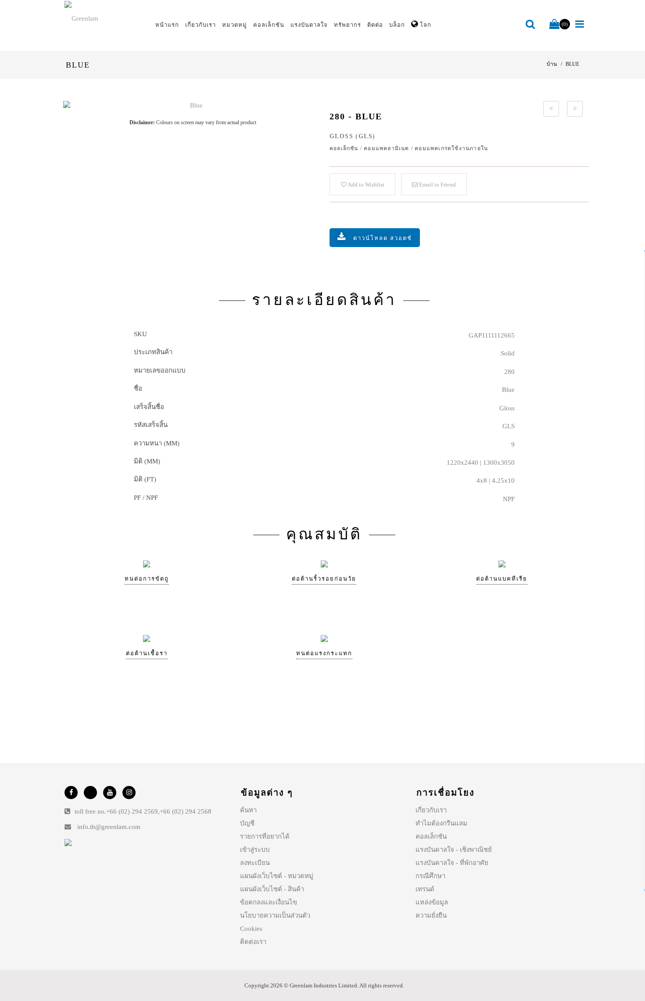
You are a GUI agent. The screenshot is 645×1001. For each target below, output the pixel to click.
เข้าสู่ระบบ (255, 849)
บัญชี (247, 823)
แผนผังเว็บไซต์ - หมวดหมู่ (276, 875)
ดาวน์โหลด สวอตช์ (382, 238)
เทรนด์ (425, 889)
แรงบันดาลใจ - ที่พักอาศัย (452, 862)
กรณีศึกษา (430, 875)
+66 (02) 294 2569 (132, 811)
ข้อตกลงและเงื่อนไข (268, 902)
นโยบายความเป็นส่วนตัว (275, 915)
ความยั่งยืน (431, 915)
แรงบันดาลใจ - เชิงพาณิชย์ (454, 849)
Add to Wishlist (365, 184)
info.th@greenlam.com (108, 826)
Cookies (251, 928)
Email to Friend (437, 184)
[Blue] (192, 105)
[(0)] (554, 24)
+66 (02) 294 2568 (185, 811)
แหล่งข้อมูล (432, 902)
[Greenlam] (104, 18)
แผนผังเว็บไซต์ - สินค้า (272, 889)
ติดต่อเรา (253, 941)
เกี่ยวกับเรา (431, 810)
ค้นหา (248, 810)
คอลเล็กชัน (431, 836)
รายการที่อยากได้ (265, 836)
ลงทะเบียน (255, 862)
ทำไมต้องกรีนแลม (441, 823)
